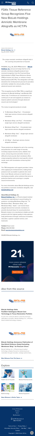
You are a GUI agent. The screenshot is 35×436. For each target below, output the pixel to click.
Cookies (17, 430)
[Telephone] (28, 2)
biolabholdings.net (7, 190)
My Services (16, 415)
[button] (17, 34)
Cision (20, 433)
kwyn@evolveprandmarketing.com (15, 230)
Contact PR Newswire (17, 409)
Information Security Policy (11, 428)
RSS (29, 428)
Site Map (23, 428)
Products (17, 411)
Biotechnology (5, 393)
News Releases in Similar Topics (10, 397)
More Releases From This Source (10, 358)
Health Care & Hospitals (8, 380)
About (17, 413)
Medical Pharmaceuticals (25, 380)
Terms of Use (12, 426)
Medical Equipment (24, 393)
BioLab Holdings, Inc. (8, 197)
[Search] (32, 2)
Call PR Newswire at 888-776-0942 (18, 420)
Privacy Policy (22, 426)
